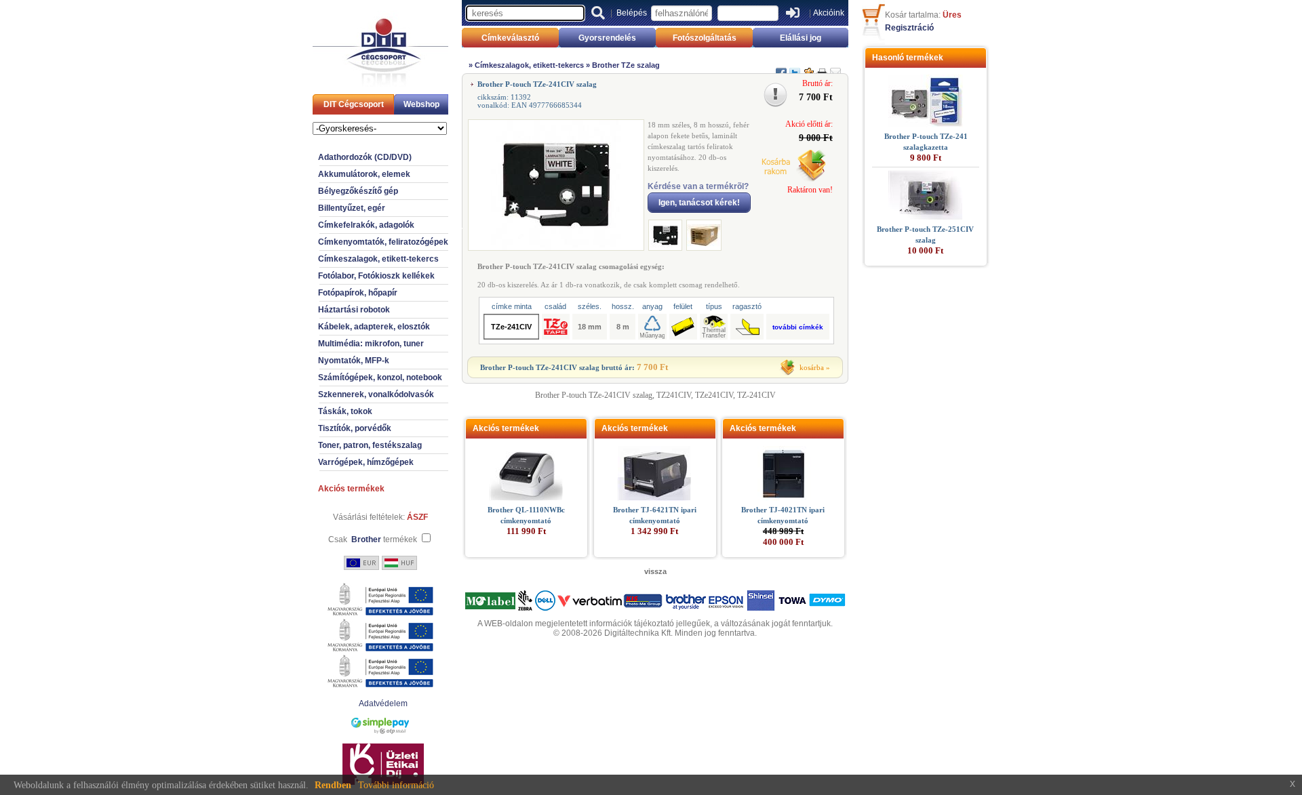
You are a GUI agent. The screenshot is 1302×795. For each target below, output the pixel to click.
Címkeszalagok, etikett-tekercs (378, 259)
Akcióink (828, 13)
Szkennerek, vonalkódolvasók (376, 394)
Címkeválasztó (510, 38)
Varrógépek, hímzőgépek (366, 462)
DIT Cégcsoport (353, 104)
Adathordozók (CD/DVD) (365, 157)
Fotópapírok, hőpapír (357, 293)
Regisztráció (909, 28)
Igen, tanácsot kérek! (699, 202)
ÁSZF (417, 517)
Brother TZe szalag (626, 65)
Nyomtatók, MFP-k (353, 360)
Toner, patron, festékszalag (370, 445)
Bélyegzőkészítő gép (358, 191)
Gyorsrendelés (607, 38)
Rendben (333, 785)
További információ (396, 785)
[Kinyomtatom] (822, 67)
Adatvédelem (383, 703)
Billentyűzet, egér (351, 208)
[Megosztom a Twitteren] (795, 67)
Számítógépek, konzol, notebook (380, 377)
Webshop (421, 104)
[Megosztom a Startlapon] (808, 67)
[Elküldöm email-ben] (835, 67)
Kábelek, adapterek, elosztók (374, 326)
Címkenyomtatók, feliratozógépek (383, 242)
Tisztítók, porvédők (354, 428)
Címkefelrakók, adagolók (366, 225)
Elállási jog (800, 38)
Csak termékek (372, 539)
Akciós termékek (351, 488)
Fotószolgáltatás (704, 38)
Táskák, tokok (345, 411)
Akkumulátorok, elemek (364, 174)
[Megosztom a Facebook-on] (781, 67)
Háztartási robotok (354, 309)
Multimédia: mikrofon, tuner (371, 343)
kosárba (812, 367)
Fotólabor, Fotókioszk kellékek (376, 276)
